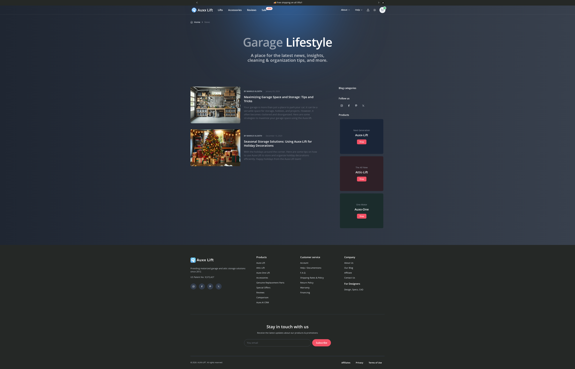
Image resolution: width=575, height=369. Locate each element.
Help (357, 9)
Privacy (359, 362)
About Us (348, 262)
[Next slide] (378, 2)
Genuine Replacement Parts (270, 282)
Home (197, 22)
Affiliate (348, 272)
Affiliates (345, 362)
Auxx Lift (205, 9)
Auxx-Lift (260, 262)
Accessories (235, 10)
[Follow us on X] (363, 106)
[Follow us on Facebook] (349, 106)
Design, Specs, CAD (353, 289)
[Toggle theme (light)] (375, 10)
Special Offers (263, 287)
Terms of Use (375, 362)
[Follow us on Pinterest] (356, 106)
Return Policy (306, 282)
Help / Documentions (310, 267)
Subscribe (321, 342)
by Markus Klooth (253, 91)
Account (304, 262)
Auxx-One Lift (263, 272)
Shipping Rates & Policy (312, 277)
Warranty (305, 287)
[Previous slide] (197, 2)
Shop (362, 142)
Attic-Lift (260, 267)
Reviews (251, 10)
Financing (305, 292)
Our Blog (348, 267)
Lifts (220, 10)
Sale (265, 9)
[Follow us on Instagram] (342, 106)
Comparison (262, 297)
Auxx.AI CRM (262, 302)
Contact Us (349, 277)
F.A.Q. (303, 272)
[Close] (383, 2)
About (344, 9)
